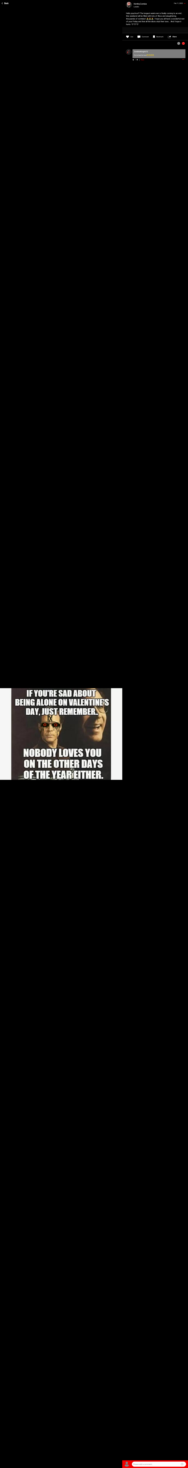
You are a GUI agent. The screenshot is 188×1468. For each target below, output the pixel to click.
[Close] (5, 3)
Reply (142, 60)
